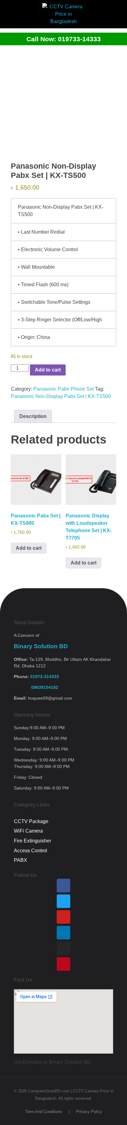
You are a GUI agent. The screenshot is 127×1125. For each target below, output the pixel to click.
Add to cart (48, 369)
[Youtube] (63, 917)
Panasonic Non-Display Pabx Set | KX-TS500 (61, 396)
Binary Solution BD (41, 646)
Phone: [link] (36, 676)
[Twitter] (63, 901)
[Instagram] (63, 948)
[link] (36, 687)
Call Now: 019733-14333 (64, 38)
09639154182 (36, 687)
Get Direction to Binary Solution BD (52, 1062)
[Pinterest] (63, 964)
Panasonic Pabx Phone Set (63, 389)
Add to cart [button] (29, 548)
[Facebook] (63, 885)
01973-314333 (44, 676)
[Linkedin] (63, 932)
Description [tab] (33, 416)
